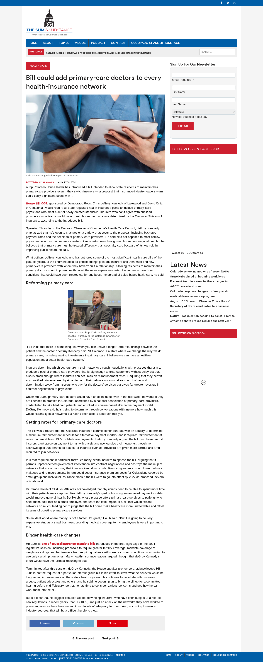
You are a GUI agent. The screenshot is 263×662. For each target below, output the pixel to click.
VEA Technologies (97, 658)
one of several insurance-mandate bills (68, 543)
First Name (179, 92)
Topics (64, 43)
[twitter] (228, 2)
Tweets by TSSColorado (186, 253)
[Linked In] (234, 2)
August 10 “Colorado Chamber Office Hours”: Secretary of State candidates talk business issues (200, 306)
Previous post (85, 638)
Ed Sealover (46, 182)
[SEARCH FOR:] (217, 51)
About (48, 43)
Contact (118, 43)
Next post (108, 638)
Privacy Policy (50, 658)
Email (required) (183, 79)
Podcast (98, 43)
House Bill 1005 (36, 203)
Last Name (179, 104)
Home (33, 43)
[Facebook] (221, 2)
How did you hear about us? (189, 116)
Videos (80, 43)
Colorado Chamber (225, 655)
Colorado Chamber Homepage (155, 43)
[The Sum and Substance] (131, 22)
